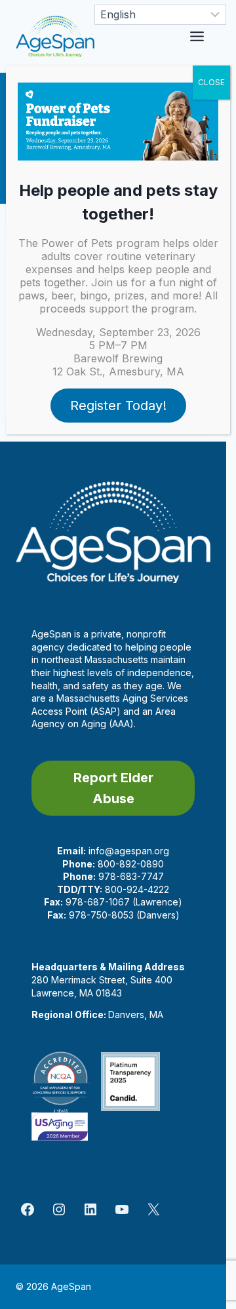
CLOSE (211, 82)
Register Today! (118, 405)
